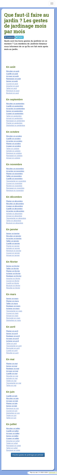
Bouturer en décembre (14, 223)
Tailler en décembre (13, 220)
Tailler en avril (11, 343)
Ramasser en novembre (15, 188)
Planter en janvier (13, 246)
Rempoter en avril (13, 348)
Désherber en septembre (15, 125)
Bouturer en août (12, 93)
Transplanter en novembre (16, 181)
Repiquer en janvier (13, 250)
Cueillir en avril (12, 350)
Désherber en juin (13, 413)
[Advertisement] (21, 57)
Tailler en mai (11, 385)
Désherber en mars (13, 320)
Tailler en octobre (12, 148)
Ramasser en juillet (13, 445)
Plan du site (34, 472)
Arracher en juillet (13, 441)
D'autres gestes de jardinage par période (27, 455)
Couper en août (12, 83)
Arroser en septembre (14, 118)
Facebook (10, 37)
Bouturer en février (13, 285)
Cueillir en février (12, 283)
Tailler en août (11, 88)
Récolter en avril (12, 353)
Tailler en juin (11, 417)
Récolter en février (13, 288)
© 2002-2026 (43, 472)
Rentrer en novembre (14, 185)
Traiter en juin (11, 415)
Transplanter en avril (14, 346)
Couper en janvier (13, 253)
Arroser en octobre (13, 158)
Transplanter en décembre (16, 218)
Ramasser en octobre (14, 155)
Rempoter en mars (13, 318)
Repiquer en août (12, 90)
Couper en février (12, 280)
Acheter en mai (12, 378)
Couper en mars (12, 313)
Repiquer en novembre (15, 190)
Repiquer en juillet (13, 450)
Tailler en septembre (14, 116)
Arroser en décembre (14, 216)
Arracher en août (12, 86)
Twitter (20, 37)
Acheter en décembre (14, 213)
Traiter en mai (11, 380)
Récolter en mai (12, 376)
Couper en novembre (14, 183)
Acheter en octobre (13, 151)
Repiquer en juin (12, 408)
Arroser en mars (12, 315)
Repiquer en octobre (14, 153)
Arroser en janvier (13, 255)
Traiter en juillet (12, 443)
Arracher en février (13, 278)
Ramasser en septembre (15, 120)
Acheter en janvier (13, 248)
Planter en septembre (14, 123)
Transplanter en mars (14, 311)
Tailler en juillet (12, 448)
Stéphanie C (53, 472)
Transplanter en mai (13, 383)
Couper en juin (11, 410)
